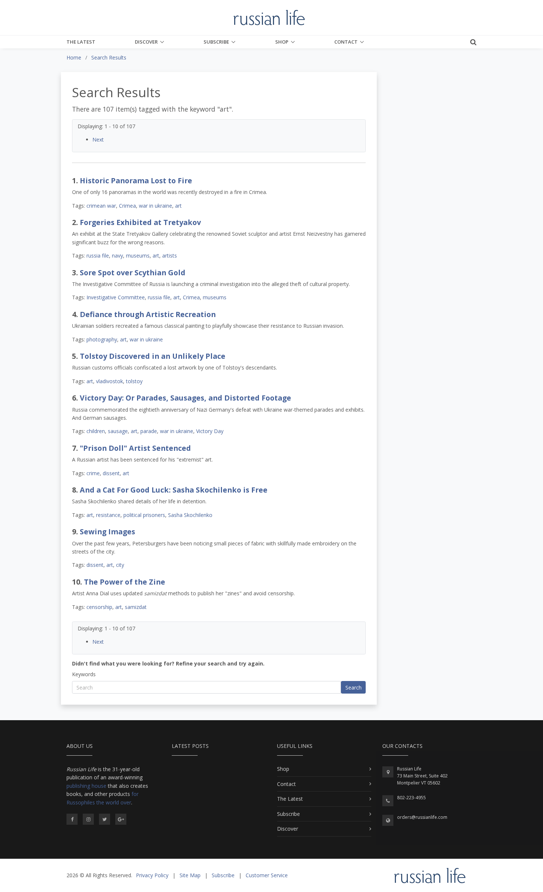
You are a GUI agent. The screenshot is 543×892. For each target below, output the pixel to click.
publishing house (86, 785)
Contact (346, 41)
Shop (281, 41)
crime (93, 473)
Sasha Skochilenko (190, 514)
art (178, 205)
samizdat (136, 606)
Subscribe (216, 41)
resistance (108, 514)
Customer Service (267, 875)
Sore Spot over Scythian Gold (132, 273)
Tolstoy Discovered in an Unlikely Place (152, 356)
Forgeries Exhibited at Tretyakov (140, 222)
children (95, 431)
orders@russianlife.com (422, 817)
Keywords (84, 674)
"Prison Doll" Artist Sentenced (135, 448)
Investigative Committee (115, 297)
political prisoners (144, 514)
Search (353, 687)
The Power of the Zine (124, 582)
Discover (146, 41)
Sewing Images (107, 532)
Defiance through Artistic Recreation (148, 314)
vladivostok (109, 381)
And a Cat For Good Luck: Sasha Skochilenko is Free (173, 490)
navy (117, 255)
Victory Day (209, 431)
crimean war (101, 205)
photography (101, 339)
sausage (118, 431)
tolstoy (134, 381)
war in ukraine (155, 205)
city (120, 564)
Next (98, 139)
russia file (97, 255)
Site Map (190, 875)
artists (169, 255)
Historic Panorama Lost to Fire (136, 180)
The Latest (80, 41)
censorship (99, 606)
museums (138, 255)
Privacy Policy (152, 875)
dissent (111, 473)
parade (148, 431)
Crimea (127, 205)
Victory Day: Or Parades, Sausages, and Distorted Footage (185, 398)
